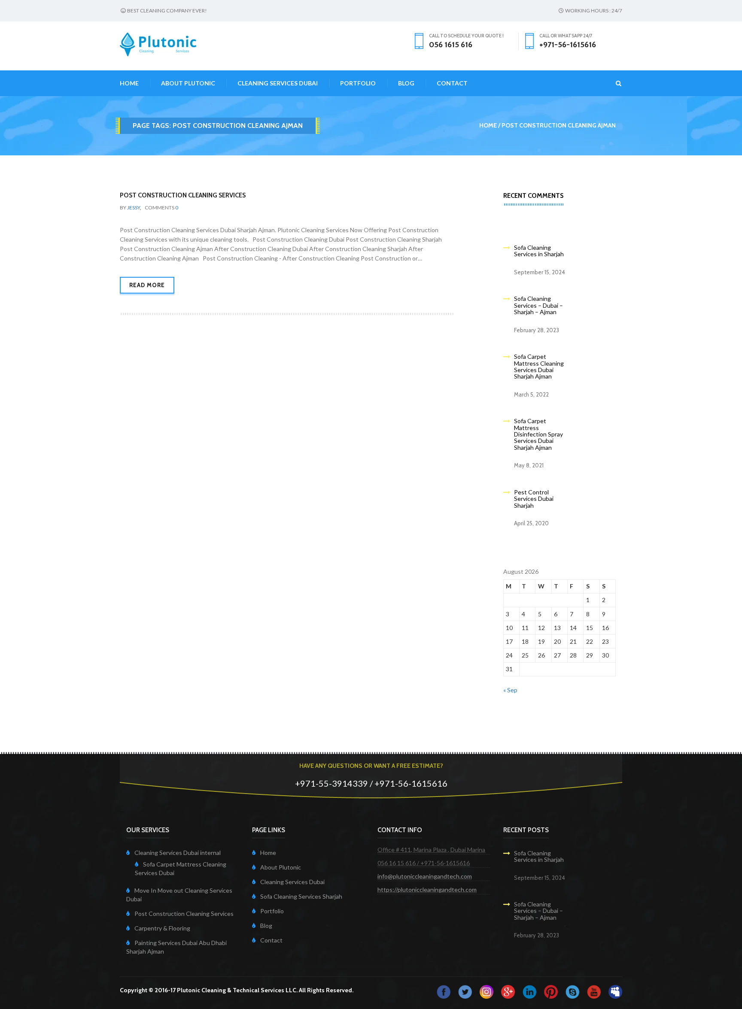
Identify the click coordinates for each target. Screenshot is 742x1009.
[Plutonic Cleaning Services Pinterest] (551, 990)
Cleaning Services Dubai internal (177, 852)
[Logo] (158, 43)
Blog (406, 83)
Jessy (133, 207)
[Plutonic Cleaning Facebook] (443, 990)
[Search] (613, 83)
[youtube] (594, 990)
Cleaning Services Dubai (277, 83)
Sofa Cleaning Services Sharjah (301, 896)
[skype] (572, 990)
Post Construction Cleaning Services (183, 195)
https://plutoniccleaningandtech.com (427, 889)
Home (129, 83)
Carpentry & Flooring (162, 928)
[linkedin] (529, 990)
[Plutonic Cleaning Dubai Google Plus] (508, 990)
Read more (147, 285)
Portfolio (358, 83)
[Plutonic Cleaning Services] (486, 990)
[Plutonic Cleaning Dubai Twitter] (465, 990)
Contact (452, 83)
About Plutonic (188, 83)
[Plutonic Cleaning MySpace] (615, 990)
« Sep (510, 690)
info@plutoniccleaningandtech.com (424, 876)
